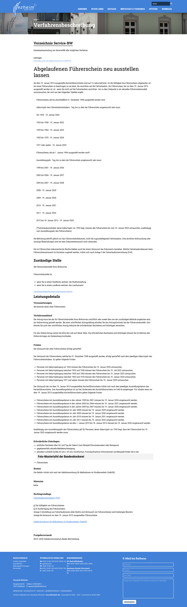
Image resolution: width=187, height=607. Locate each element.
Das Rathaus (17, 564)
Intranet (16, 599)
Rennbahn (167, 9)
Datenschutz (29, 591)
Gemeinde (82, 9)
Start (36, 19)
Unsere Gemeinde (19, 561)
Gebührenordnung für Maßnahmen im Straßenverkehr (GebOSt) (60, 521)
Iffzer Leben (97, 9)
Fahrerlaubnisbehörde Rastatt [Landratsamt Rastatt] (53, 291)
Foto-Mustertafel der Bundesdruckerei (61, 456)
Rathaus (112, 9)
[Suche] (171, 3)
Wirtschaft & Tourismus (132, 9)
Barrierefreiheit (53, 591)
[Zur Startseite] (25, 9)
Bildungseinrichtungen (21, 566)
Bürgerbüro (66, 591)
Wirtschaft (17, 568)
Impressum (17, 591)
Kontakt (40, 591)
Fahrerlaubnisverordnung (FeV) (47, 498)
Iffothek (153, 9)
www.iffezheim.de (53, 595)
